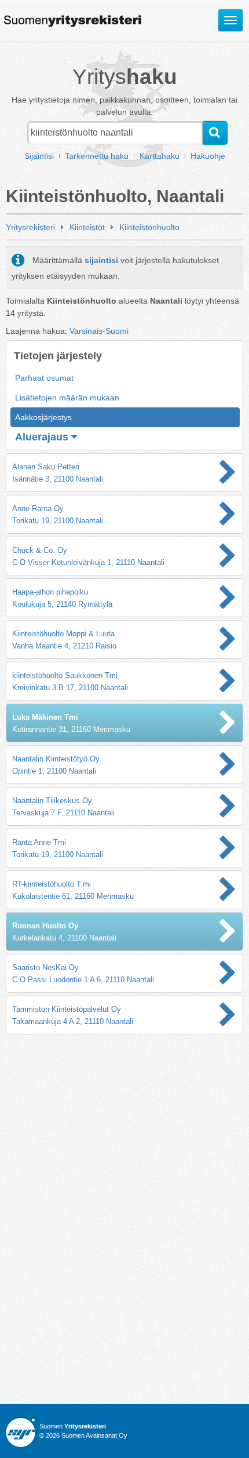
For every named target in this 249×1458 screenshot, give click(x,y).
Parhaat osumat (44, 377)
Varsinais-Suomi (99, 331)
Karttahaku (160, 156)
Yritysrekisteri (30, 227)
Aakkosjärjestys (43, 417)
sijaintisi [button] (101, 260)
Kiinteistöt (87, 227)
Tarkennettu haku (97, 156)
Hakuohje (208, 156)
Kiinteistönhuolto (149, 227)
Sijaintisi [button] (39, 156)
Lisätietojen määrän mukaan (67, 397)
